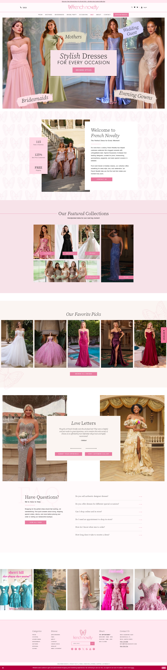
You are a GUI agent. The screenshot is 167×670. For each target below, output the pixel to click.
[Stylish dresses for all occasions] (83, 63)
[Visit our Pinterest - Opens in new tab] (94, 649)
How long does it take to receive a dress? (92, 535)
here (132, 668)
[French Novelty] (83, 635)
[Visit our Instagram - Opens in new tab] (72, 649)
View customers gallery (98, 454)
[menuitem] (23, 7)
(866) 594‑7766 (124, 646)
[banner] (83, 7)
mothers (35, 644)
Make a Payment (56, 648)
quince (34, 648)
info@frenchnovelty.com (128, 644)
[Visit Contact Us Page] (66, 156)
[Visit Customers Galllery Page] (132, 438)
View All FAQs (36, 522)
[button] (137, 7)
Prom (34, 634)
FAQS (52, 637)
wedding (35, 646)
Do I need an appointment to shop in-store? (93, 519)
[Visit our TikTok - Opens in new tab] (79, 649)
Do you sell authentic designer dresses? (91, 496)
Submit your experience (68, 454)
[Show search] (132, 7)
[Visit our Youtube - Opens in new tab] (90, 649)
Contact (54, 641)
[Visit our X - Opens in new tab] (83, 649)
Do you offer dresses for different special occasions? (97, 504)
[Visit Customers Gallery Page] (34, 438)
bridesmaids (36, 641)
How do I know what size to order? (90, 527)
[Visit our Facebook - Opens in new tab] (76, 649)
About (53, 639)
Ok (164, 668)
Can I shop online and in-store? (88, 511)
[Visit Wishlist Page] (134, 7)
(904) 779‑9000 (124, 641)
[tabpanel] (83, 63)
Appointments (55, 634)
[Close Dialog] (3, 667)
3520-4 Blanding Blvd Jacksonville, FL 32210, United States (126, 637)
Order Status (55, 644)
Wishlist (53, 646)
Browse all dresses (83, 374)
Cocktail (35, 637)
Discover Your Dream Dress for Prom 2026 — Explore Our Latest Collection (83, 1)
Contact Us (102, 179)
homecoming (36, 639)
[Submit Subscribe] (92, 643)
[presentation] (17, 344)
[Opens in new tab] (16, 589)
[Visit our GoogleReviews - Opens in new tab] (87, 649)
